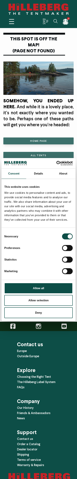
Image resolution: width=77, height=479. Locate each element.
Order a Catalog (28, 444)
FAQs (20, 387)
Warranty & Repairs (30, 465)
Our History (25, 407)
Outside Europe (28, 356)
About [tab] (63, 173)
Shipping (23, 454)
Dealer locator (27, 449)
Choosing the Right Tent (34, 376)
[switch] (67, 248)
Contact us (25, 439)
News (21, 418)
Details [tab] (38, 173)
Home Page (38, 141)
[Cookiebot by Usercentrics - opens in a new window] (56, 163)
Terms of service (29, 459)
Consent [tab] (13, 173)
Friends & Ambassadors (33, 413)
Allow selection (38, 300)
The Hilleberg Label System (36, 382)
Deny (38, 312)
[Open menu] (11, 21)
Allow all (38, 288)
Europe (22, 351)
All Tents (38, 155)
